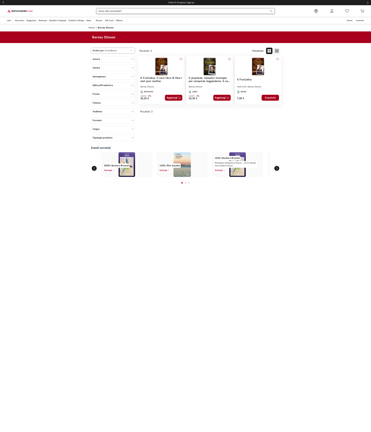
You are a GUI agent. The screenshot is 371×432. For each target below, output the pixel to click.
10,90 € (143, 96)
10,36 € (144, 98)
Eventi (350, 20)
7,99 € (240, 98)
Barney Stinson (147, 86)
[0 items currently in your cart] (362, 11)
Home (91, 27)
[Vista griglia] (269, 51)
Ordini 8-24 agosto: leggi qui (186, 2)
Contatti (360, 20)
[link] (316, 11)
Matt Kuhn (242, 86)
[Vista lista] (277, 51)
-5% (149, 96)
